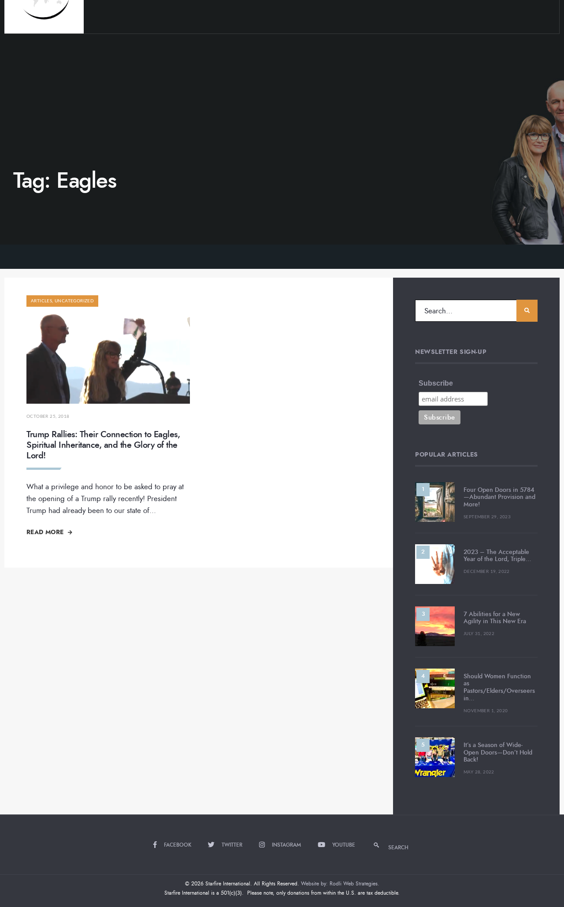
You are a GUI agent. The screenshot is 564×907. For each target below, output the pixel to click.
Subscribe (436, 383)
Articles (41, 301)
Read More (46, 532)
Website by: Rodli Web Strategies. (340, 883)
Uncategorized (74, 301)
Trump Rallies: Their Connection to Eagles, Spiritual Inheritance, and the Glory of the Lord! (103, 445)
